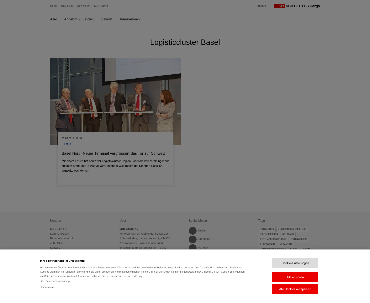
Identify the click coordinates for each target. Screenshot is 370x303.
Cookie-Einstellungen (295, 263)
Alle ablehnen (295, 277)
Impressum (47, 286)
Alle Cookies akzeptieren (295, 289)
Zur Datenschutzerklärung (55, 281)
